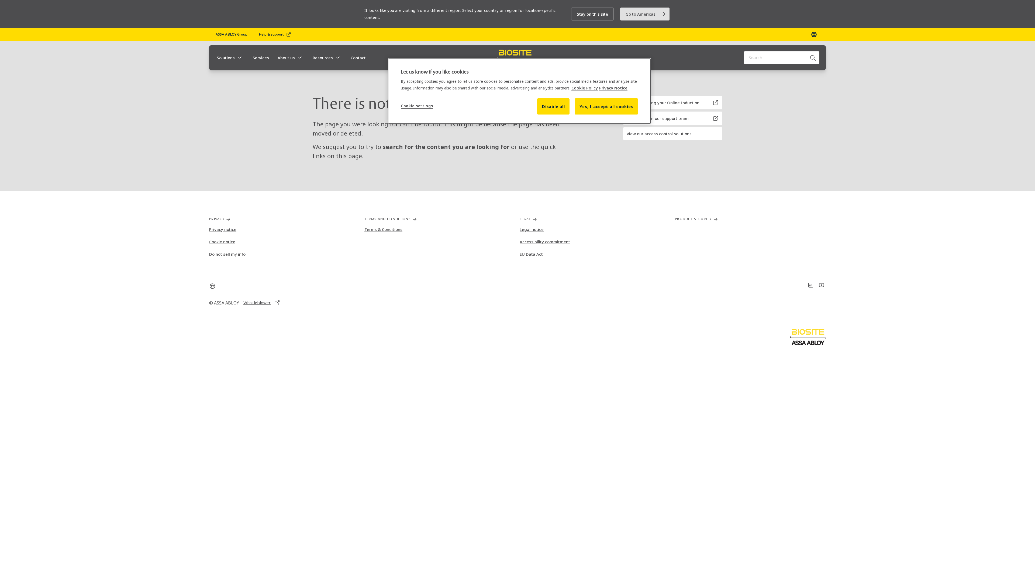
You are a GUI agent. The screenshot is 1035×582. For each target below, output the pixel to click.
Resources (323, 57)
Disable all (553, 106)
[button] (592, 14)
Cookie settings (417, 105)
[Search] (813, 57)
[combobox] (781, 57)
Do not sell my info (227, 254)
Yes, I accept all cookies (606, 106)
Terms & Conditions (383, 229)
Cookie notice (222, 241)
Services (261, 57)
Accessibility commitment (545, 241)
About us (286, 57)
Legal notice (532, 229)
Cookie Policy (584, 88)
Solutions (226, 57)
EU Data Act (531, 254)
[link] (645, 14)
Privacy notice (222, 229)
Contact (358, 57)
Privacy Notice (613, 88)
